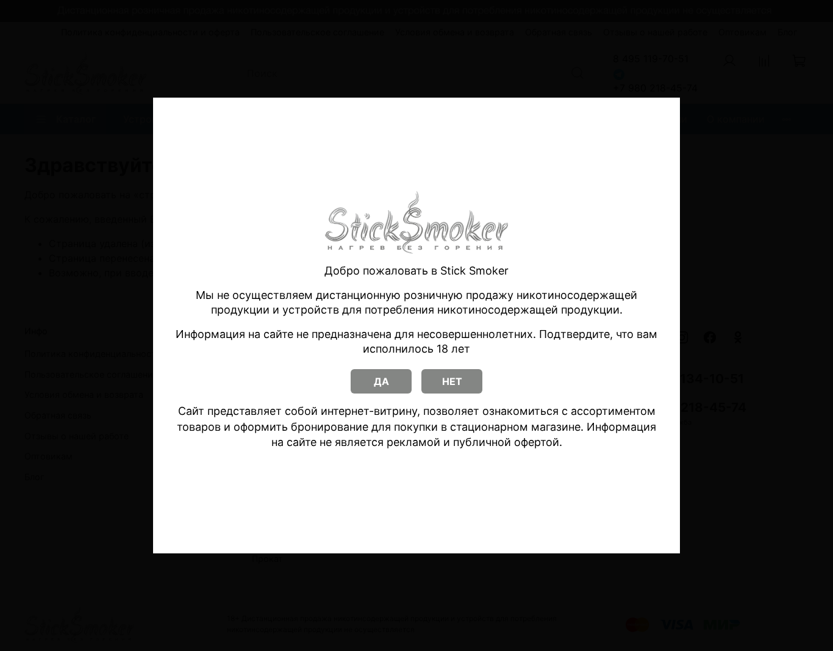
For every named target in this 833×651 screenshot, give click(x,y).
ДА (381, 381)
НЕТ (452, 381)
